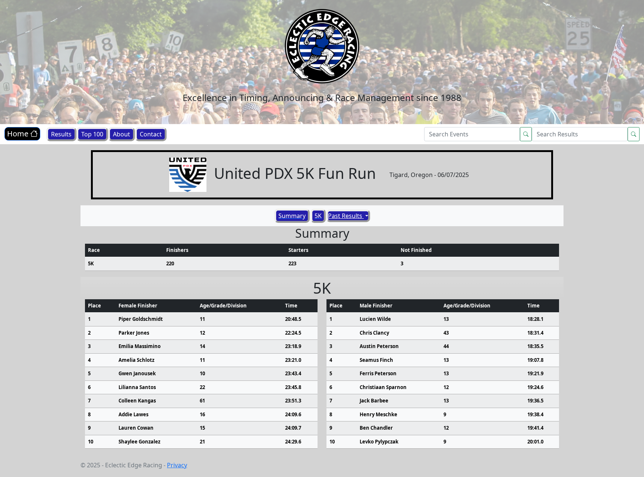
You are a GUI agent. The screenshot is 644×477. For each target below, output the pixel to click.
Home (18, 134)
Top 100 (92, 134)
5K (318, 216)
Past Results (346, 216)
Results (61, 134)
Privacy (177, 465)
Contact (151, 134)
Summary (292, 216)
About (121, 134)
